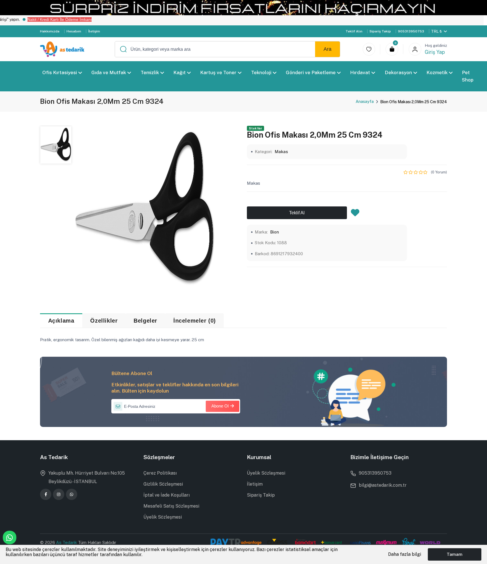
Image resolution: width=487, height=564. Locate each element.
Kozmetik (437, 72)
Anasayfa (365, 101)
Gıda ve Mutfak (109, 72)
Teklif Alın (354, 31)
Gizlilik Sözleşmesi (163, 484)
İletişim (94, 31)
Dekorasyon (398, 72)
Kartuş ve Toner (218, 72)
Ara (327, 49)
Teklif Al (297, 212)
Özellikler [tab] (104, 321)
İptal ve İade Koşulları (166, 495)
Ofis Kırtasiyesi (59, 72)
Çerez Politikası (160, 473)
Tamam (454, 554)
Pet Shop (468, 76)
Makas (281, 151)
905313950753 (411, 31)
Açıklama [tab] (61, 321)
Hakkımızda (49, 31)
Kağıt (179, 72)
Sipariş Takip (380, 31)
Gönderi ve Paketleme (311, 72)
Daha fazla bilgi (404, 554)
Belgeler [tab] (145, 321)
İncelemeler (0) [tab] (194, 321)
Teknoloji (261, 72)
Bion (274, 232)
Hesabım (74, 31)
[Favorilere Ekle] (355, 214)
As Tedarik (67, 542)
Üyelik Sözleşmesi (162, 517)
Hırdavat (360, 72)
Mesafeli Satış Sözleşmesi (171, 506)
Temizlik (150, 72)
